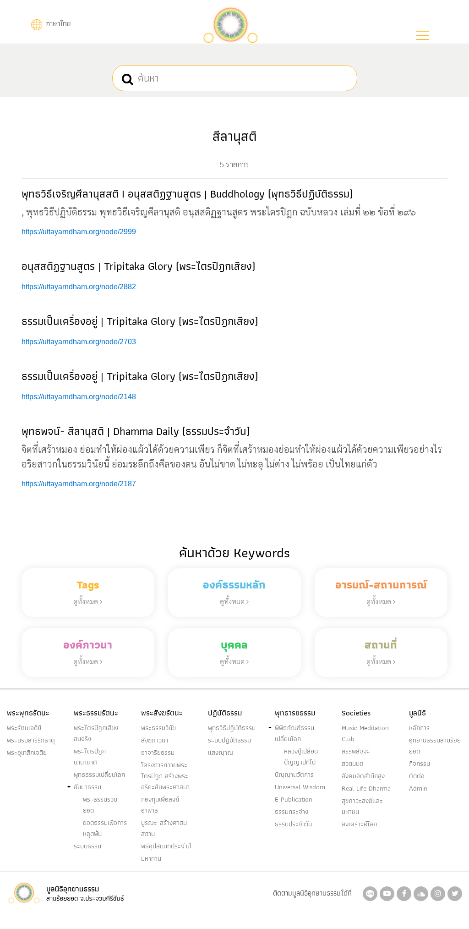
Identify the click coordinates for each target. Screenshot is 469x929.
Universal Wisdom (300, 786)
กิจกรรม (419, 763)
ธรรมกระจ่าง (291, 811)
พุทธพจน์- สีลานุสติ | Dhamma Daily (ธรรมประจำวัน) (136, 431)
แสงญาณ (220, 752)
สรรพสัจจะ (356, 751)
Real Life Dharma (366, 788)
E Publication (293, 799)
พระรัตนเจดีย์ (24, 727)
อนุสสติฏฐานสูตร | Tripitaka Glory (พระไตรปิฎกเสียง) (138, 266)
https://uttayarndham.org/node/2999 (79, 232)
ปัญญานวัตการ (294, 774)
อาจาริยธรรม (158, 752)
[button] (422, 35)
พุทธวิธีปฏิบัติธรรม (232, 727)
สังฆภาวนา (154, 740)
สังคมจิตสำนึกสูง (363, 775)
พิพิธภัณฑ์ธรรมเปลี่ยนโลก (294, 733)
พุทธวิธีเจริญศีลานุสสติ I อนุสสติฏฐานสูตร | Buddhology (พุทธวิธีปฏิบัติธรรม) (187, 194)
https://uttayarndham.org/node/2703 (79, 342)
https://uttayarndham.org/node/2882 (79, 287)
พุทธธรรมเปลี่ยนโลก (99, 774)
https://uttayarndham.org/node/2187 (79, 484)
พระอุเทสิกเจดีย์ (27, 752)
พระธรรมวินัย (158, 727)
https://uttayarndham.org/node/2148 (79, 397)
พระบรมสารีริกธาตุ (31, 740)
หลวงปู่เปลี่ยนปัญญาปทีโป (301, 757)
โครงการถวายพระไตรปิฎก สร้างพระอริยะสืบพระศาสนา (165, 775)
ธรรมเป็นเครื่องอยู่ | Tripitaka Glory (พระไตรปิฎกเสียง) (140, 321)
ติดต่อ (417, 775)
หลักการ (419, 727)
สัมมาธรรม (87, 786)
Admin (418, 788)
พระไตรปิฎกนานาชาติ (90, 757)
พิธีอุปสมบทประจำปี (166, 846)
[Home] (230, 23)
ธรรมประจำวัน (293, 824)
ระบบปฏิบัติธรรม (229, 740)
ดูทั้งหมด (86, 601)
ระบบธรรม (87, 846)
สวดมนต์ (353, 763)
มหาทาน (151, 858)
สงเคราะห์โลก (359, 824)
